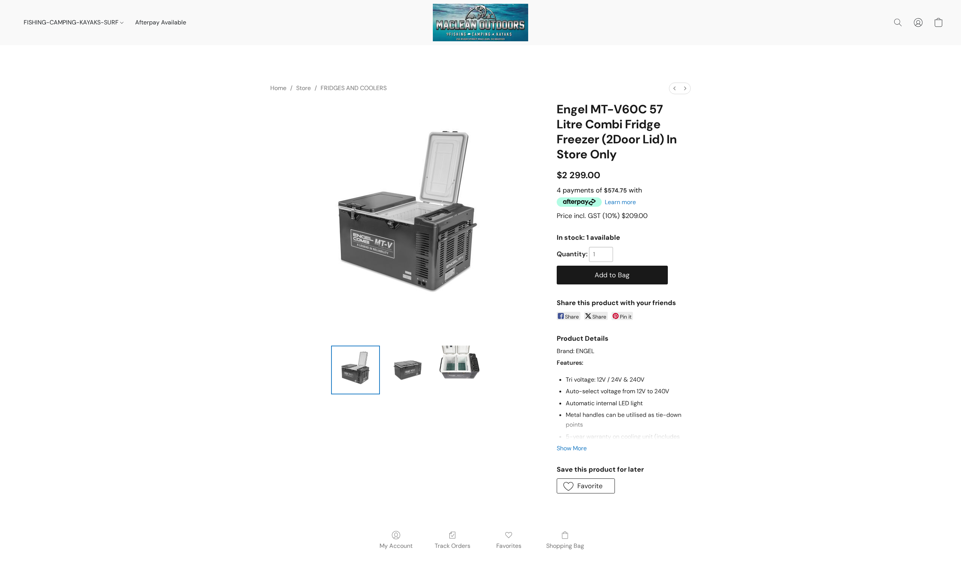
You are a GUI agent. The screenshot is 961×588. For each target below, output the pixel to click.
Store (303, 88)
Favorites (508, 546)
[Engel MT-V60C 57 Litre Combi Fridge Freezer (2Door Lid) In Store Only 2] (459, 370)
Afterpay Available (160, 22)
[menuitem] (674, 88)
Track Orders (452, 546)
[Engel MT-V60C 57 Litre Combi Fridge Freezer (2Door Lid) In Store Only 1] (407, 370)
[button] (480, 22)
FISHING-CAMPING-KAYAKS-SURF (72, 22)
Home (278, 88)
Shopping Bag (565, 546)
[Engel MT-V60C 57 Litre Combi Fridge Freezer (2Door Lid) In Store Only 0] (355, 370)
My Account (396, 546)
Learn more (620, 202)
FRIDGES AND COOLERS (354, 88)
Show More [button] (572, 448)
